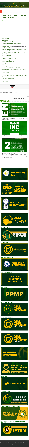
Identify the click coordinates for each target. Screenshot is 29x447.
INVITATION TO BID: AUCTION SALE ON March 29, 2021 (10, 93)
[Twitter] (13, 445)
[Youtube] (16, 445)
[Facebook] (12, 445)
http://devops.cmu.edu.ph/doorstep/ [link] (18, 46)
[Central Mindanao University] (14, 4)
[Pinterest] (15, 445)
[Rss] (11, 445)
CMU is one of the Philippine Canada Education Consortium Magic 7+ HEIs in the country (19, 97)
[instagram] (17, 445)
